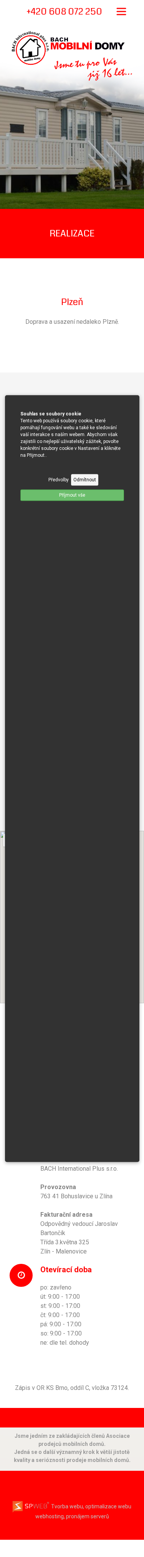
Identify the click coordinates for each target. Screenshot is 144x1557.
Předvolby (58, 479)
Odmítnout (84, 479)
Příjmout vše (72, 495)
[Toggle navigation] (121, 11)
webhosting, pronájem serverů (72, 1516)
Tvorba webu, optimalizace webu (90, 1506)
